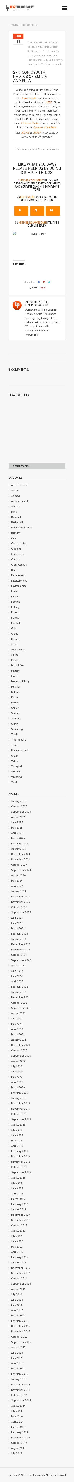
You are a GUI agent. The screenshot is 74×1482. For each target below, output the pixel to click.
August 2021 (18, 1013)
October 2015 (19, 1336)
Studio (31, 51)
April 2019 (17, 1145)
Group (14, 633)
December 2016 (20, 1267)
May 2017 (17, 1246)
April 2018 (17, 1193)
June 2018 (17, 1188)
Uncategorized (19, 750)
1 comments (52, 51)
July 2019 (16, 1130)
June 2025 (17, 822)
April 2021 (17, 1029)
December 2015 (20, 1326)
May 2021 (17, 1024)
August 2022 (18, 965)
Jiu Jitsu (15, 655)
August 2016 (18, 1289)
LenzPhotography (36, 304)
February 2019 (19, 1151)
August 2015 (18, 1347)
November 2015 (20, 1331)
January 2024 (18, 891)
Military (15, 670)
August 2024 (18, 875)
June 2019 (17, 1135)
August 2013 (18, 1448)
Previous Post (18, 24)
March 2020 (18, 1087)
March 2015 (18, 1368)
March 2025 (18, 838)
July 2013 (16, 1453)
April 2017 (17, 1252)
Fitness (15, 612)
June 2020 (17, 1071)
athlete (41, 55)
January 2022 (18, 992)
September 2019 (21, 1119)
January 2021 (18, 1039)
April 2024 (17, 886)
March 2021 (18, 1034)
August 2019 (18, 1124)
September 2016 (21, 1283)
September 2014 (21, 1400)
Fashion (15, 601)
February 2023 (19, 933)
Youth (38, 51)
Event (14, 591)
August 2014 (18, 1405)
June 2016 (17, 1299)
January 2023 (18, 939)
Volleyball (17, 766)
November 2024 (20, 859)
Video (14, 761)
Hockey (15, 639)
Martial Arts (17, 665)
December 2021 (20, 997)
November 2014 (20, 1389)
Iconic (46, 46)
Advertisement (19, 485)
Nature (15, 692)
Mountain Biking (20, 681)
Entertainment (19, 580)
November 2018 (20, 1161)
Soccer (53, 46)
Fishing (15, 607)
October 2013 (19, 1442)
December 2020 (20, 1045)
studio (59, 64)
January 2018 (18, 1209)
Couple (15, 559)
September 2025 (21, 811)
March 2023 (18, 928)
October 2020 (19, 1050)
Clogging (16, 548)
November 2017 (20, 1220)
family (59, 59)
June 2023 (17, 917)
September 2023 (21, 912)
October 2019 (19, 1114)
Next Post (30, 24)
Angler (15, 490)
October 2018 (19, 1167)
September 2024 (21, 870)
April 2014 (17, 1421)
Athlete (34, 42)
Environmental (19, 586)
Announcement (19, 501)
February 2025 (19, 843)
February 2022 (19, 986)
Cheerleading (19, 543)
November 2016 (20, 1273)
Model (15, 676)
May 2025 (17, 827)
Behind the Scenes (48, 42)
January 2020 (18, 1098)
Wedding (16, 771)
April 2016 (17, 1310)
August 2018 (18, 1177)
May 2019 (17, 1140)
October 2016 (19, 1278)
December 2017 (20, 1214)
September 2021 (21, 1008)
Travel (15, 745)
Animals (15, 495)
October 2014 (19, 1395)
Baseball (16, 517)
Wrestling (16, 777)
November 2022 (20, 949)
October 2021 (19, 1002)
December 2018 (20, 1156)
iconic (31, 64)
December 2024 (20, 854)
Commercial (18, 554)
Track (14, 734)
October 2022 (19, 955)
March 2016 (18, 1315)
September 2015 (21, 1342)
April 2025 (17, 833)
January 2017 (18, 1262)
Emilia (51, 59)
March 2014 (18, 1427)
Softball (15, 718)
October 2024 (19, 864)
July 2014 (16, 1411)
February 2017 (19, 1257)
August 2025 (18, 817)
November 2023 (20, 902)
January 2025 (18, 848)
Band (14, 511)
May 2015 (17, 1358)
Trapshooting (18, 739)
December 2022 (20, 944)
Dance (31, 46)
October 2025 (19, 806)
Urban (14, 755)
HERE (49, 102)
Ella (45, 59)
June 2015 (17, 1352)
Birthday (15, 533)
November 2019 (20, 1108)
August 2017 (18, 1230)
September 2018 (21, 1172)
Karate (15, 660)
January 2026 (18, 801)
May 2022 (17, 976)
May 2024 (17, 880)
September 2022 (21, 960)
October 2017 (19, 1225)
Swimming (17, 729)
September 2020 (21, 1055)
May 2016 (17, 1305)
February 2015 (19, 1374)
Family (38, 46)
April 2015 (17, 1363)
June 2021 (17, 1018)
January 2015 (18, 1379)
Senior (15, 708)
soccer (51, 64)
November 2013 (20, 1437)
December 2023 (20, 896)
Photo (14, 697)
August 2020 (18, 1061)
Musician (16, 686)
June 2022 (17, 970)
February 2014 (19, 1432)
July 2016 (16, 1294)
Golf (13, 628)
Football (16, 623)
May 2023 (17, 923)
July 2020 (16, 1066)
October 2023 (19, 907)
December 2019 (20, 1103)
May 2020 (17, 1077)
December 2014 (20, 1384)
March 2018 (18, 1199)
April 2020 (17, 1082)
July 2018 (16, 1183)
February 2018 (19, 1204)
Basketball (17, 522)
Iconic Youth (41, 64)
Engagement (18, 575)
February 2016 (19, 1321)
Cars (13, 538)
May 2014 (17, 1416)
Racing (15, 702)
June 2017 (17, 1241)
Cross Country (19, 564)
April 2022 (17, 981)
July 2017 (16, 1236)
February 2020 (19, 1092)
